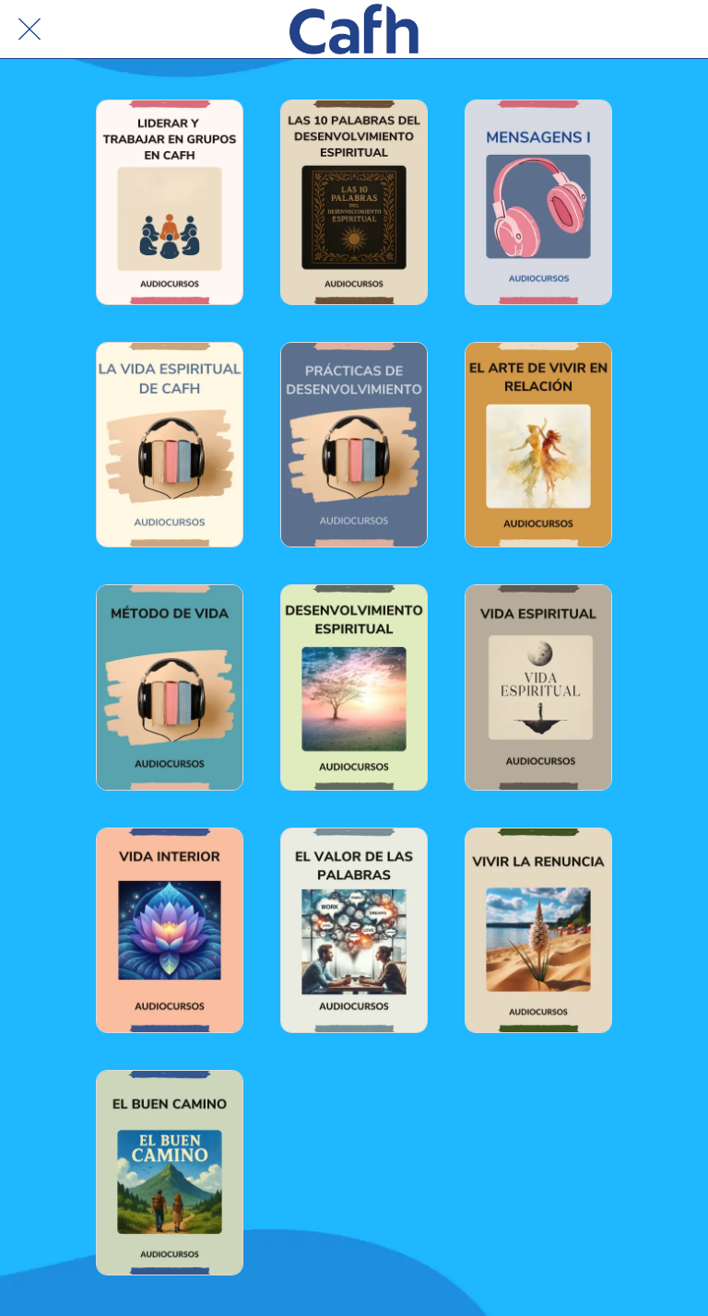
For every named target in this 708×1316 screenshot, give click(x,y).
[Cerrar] (29, 29)
